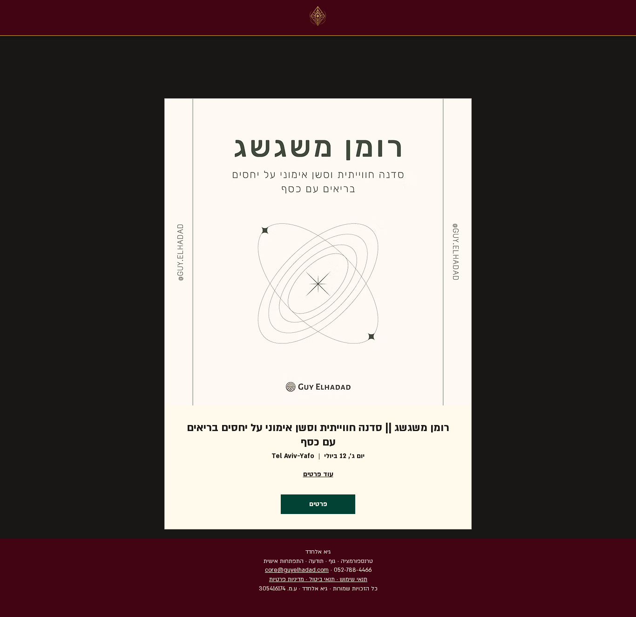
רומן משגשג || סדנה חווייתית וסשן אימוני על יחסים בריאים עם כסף (318, 434)
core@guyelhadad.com (297, 570)
